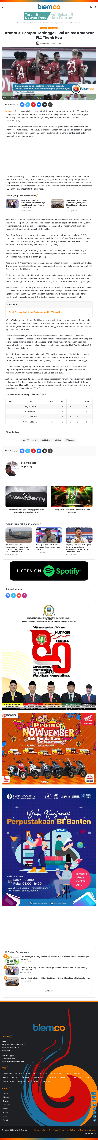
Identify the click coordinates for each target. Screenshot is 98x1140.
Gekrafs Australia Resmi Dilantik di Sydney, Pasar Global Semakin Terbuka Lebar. (76, 204)
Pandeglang (9, 1081)
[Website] (22, 467)
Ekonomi (56, 1073)
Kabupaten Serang (11, 1077)
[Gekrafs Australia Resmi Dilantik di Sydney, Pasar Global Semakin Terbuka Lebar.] (57, 203)
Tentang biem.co (90, 1130)
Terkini (26, 23)
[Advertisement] (49, 157)
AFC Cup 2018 (30, 440)
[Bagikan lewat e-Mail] (44, 104)
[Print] (50, 104)
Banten (7, 1073)
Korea (27, 1077)
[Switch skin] (91, 7)
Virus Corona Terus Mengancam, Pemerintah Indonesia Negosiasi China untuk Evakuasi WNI (17, 548)
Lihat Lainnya (49, 991)
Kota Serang (40, 1077)
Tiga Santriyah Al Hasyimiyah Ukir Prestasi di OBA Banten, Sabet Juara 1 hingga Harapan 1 (54, 958)
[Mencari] (95, 7)
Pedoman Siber (64, 1130)
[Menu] (3, 7)
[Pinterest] (33, 104)
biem (19, 1073)
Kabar (44, 28)
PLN (36, 1081)
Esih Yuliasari (44, 43)
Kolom (5, 1112)
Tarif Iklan (79, 1130)
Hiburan (6, 1097)
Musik (64, 1077)
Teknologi (6, 1105)
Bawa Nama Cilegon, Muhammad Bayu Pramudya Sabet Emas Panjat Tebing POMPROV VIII (33, 204)
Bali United (46, 440)
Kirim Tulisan (53, 1130)
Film (67, 1073)
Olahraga (33, 23)
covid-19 (43, 1073)
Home (20, 23)
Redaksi (72, 1130)
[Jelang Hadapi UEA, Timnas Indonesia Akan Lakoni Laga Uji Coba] (49, 535)
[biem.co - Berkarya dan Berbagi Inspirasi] (49, 6)
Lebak (53, 1077)
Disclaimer (44, 1130)
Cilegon (30, 1073)
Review (5, 1109)
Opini (88, 1077)
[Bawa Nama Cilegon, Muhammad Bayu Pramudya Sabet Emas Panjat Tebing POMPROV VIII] (12, 203)
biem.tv (36, 1130)
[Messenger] (39, 104)
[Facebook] (22, 104)
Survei (5, 1120)
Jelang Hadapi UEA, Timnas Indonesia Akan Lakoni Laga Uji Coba (48, 547)
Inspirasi (6, 1101)
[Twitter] (27, 104)
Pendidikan (23, 1081)
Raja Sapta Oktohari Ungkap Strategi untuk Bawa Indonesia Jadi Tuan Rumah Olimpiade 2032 (78, 548)
